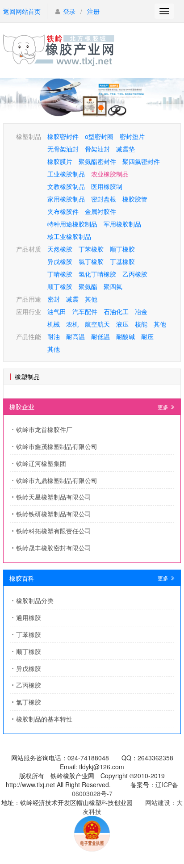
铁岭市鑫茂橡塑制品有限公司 (56, 446)
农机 (72, 323)
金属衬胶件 (100, 211)
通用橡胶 (28, 617)
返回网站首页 (22, 11)
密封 (53, 298)
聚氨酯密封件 (97, 161)
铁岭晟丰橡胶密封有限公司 (53, 547)
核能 (141, 323)
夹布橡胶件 (63, 211)
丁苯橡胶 (91, 248)
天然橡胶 (59, 248)
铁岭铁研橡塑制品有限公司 (53, 513)
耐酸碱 (125, 336)
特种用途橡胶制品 (72, 223)
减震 (72, 298)
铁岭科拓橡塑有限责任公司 (53, 530)
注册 (93, 11)
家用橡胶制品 (66, 198)
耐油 (53, 336)
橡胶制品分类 (35, 600)
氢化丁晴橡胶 (97, 273)
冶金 (141, 311)
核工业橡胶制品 (69, 236)
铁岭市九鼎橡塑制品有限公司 (56, 480)
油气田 (56, 311)
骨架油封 (97, 148)
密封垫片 (132, 136)
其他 (91, 298)
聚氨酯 (88, 286)
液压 (122, 323)
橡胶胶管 (134, 198)
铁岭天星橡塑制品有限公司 (53, 496)
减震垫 (125, 148)
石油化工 (116, 311)
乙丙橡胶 (134, 273)
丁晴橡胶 (59, 273)
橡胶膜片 (59, 161)
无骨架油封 (63, 148)
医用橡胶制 (106, 186)
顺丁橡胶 (122, 248)
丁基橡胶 (122, 261)
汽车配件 (84, 311)
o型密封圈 (99, 136)
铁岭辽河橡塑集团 (41, 463)
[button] (83, 107)
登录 (69, 11)
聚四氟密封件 (141, 161)
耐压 (147, 336)
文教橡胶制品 (66, 186)
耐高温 (75, 336)
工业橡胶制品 (66, 173)
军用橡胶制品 (122, 223)
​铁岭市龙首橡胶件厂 (44, 429)
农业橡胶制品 (110, 173)
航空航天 (97, 323)
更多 (164, 407)
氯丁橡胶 (91, 261)
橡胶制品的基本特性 (44, 718)
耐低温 (100, 336)
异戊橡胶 (59, 261)
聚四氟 (113, 286)
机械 (53, 323)
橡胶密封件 (63, 136)
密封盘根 (103, 198)
